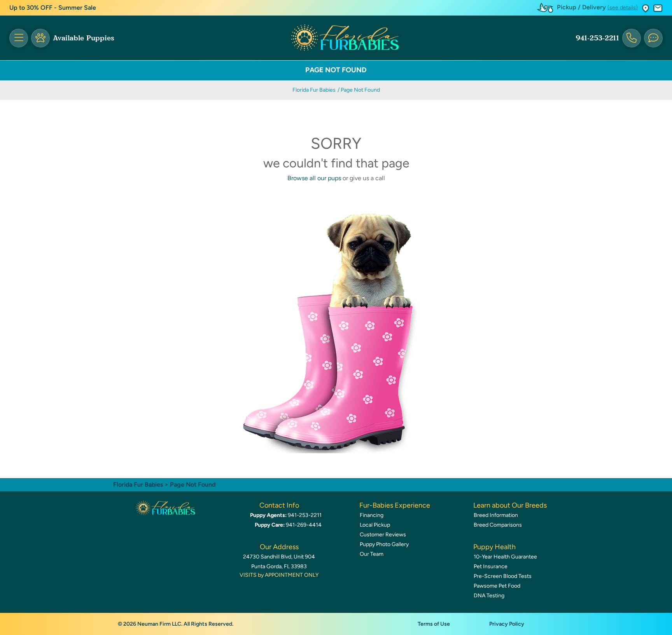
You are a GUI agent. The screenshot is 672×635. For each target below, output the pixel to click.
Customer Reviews (383, 534)
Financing (371, 515)
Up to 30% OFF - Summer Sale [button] (52, 7)
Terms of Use (434, 624)
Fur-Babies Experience (394, 505)
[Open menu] (18, 38)
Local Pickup (375, 525)
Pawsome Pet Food (497, 586)
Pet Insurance (491, 566)
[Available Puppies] (40, 38)
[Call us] (631, 38)
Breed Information (496, 515)
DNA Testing (489, 595)
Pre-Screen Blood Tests (503, 576)
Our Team (371, 554)
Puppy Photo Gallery (384, 544)
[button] (645, 8)
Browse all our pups (314, 178)
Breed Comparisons (498, 525)
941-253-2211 (597, 38)
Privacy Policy (506, 624)
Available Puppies (83, 38)
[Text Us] (653, 38)
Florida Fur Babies (314, 90)
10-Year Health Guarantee (505, 556)
